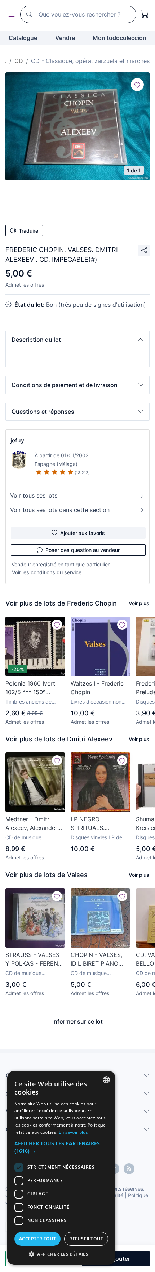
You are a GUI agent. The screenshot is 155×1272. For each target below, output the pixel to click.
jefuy (17, 440)
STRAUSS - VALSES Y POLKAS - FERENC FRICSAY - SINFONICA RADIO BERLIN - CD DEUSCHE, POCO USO (33, 959)
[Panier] (145, 14)
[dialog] (61, 1168)
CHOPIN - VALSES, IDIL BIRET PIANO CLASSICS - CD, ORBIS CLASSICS (96, 959)
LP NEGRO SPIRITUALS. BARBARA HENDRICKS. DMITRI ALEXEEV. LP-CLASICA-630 (99, 823)
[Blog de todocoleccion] (129, 1168)
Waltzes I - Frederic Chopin (97, 688)
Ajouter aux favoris (82, 533)
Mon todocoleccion (119, 37)
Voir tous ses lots (33, 495)
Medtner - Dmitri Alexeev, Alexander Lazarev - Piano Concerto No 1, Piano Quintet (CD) (34, 823)
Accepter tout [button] (37, 1239)
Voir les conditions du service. (47, 572)
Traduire (28, 231)
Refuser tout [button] (86, 1239)
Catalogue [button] (23, 37)
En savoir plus (73, 1132)
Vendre (65, 37)
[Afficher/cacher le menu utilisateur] (10, 14)
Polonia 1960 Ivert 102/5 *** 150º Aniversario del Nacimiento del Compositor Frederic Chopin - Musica (33, 688)
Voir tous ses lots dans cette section (60, 509)
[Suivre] (137, 84)
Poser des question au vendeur (82, 550)
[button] (77, 339)
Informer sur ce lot (77, 1021)
